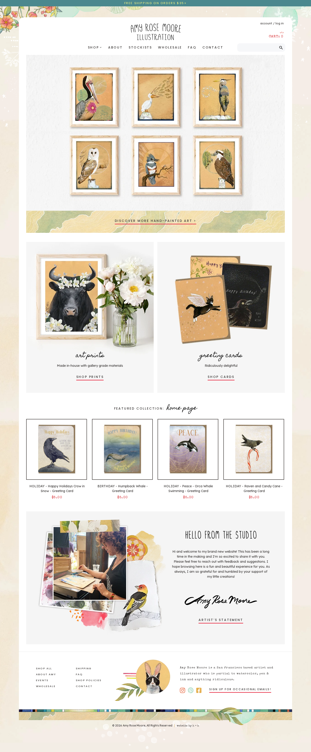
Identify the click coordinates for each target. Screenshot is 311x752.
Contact (212, 47)
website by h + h (188, 726)
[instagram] (182, 690)
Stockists (140, 47)
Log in (279, 23)
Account (266, 23)
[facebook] (198, 690)
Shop (95, 47)
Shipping (84, 668)
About (115, 47)
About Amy (46, 674)
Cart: (276, 36)
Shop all (44, 668)
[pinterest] (191, 690)
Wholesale (170, 47)
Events (42, 680)
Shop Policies (89, 680)
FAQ (192, 47)
